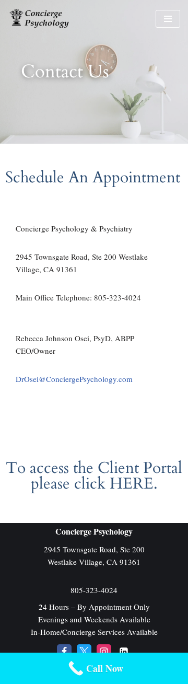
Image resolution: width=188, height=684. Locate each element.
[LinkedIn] (123, 651)
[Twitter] (84, 651)
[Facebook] (64, 651)
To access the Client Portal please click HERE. (94, 475)
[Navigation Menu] (168, 19)
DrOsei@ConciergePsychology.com (74, 379)
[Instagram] (104, 651)
